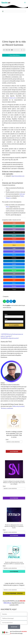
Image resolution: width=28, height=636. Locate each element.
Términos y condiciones (7, 408)
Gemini (14, 229)
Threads (14, 289)
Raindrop (14, 276)
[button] (4, 301)
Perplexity (14, 235)
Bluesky (14, 283)
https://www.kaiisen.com (17, 176)
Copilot (14, 248)
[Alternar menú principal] (25, 2)
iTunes (7, 206)
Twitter (22, 196)
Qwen (14, 251)
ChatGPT (14, 226)
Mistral (14, 245)
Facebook (14, 264)
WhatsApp (14, 270)
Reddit (14, 280)
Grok (14, 232)
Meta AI (14, 254)
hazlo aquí (22, 194)
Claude (14, 223)
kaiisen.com (12, 98)
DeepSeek (14, 242)
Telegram (8, 198)
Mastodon (14, 286)
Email (14, 273)
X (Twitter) (14, 257)
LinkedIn (14, 261)
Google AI (14, 238)
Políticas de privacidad (18, 406)
